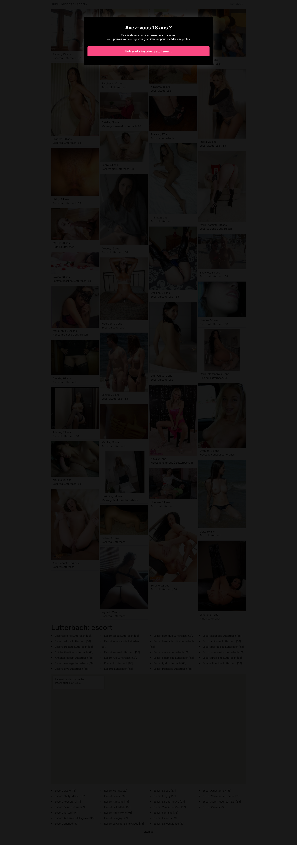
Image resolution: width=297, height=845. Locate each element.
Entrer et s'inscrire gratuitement (148, 51)
